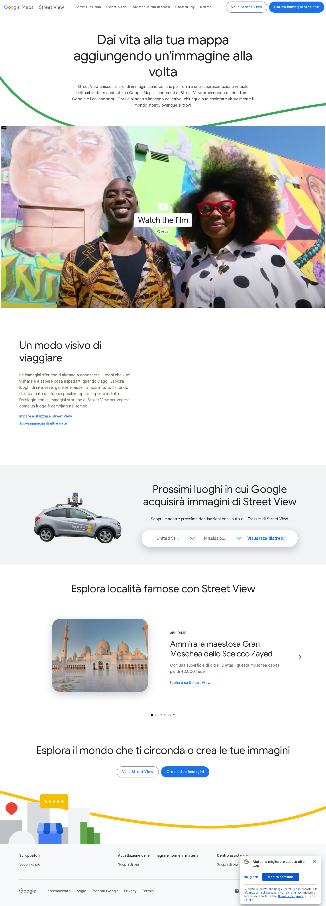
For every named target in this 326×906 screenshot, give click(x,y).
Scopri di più (29, 864)
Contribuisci (117, 7)
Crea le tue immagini (185, 772)
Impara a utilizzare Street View (45, 416)
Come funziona (88, 7)
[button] (163, 217)
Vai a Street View (246, 7)
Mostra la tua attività (151, 7)
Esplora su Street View (190, 683)
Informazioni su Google (66, 891)
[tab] (152, 715)
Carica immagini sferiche (296, 7)
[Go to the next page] (300, 657)
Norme (206, 7)
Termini (148, 891)
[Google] (27, 891)
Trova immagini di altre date (43, 423)
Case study (185, 7)
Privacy (130, 891)
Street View (51, 7)
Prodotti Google (105, 891)
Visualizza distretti (266, 538)
